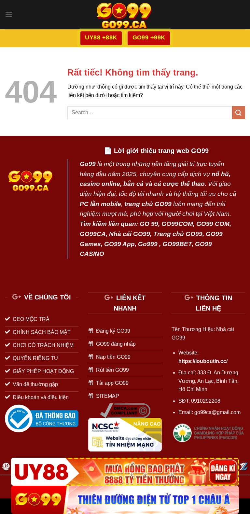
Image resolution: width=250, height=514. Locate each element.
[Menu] (9, 14)
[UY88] (125, 472)
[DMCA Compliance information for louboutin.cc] (125, 410)
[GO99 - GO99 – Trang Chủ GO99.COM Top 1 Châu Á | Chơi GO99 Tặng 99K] (125, 14)
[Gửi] (238, 112)
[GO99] (125, 500)
